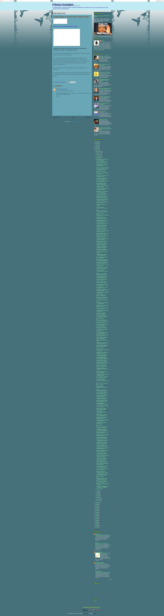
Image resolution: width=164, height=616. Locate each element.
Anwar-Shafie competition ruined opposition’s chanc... (102, 250)
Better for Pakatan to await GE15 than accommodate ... (102, 361)
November (98, 152)
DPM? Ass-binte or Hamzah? (101, 383)
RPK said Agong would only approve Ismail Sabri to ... (101, 481)
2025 (96, 143)
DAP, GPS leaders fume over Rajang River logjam (101, 418)
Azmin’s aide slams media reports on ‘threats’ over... (101, 366)
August (97, 157)
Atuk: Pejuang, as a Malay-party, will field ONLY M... (102, 420)
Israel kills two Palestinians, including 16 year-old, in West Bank (105, 128)
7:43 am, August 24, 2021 (62, 89)
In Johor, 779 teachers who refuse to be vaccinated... (101, 459)
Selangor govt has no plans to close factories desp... (102, 192)
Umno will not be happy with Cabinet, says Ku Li (101, 280)
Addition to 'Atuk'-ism (100, 213)
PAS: (104, 104)
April (97, 495)
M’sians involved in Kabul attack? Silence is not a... (101, 218)
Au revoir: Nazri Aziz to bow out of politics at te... (102, 265)
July (97, 490)
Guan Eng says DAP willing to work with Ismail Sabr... (102, 194)
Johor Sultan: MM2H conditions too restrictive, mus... (102, 181)
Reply (57, 96)
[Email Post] (68, 82)
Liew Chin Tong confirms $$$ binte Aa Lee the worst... (102, 268)
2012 (96, 515)
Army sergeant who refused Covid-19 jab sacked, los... (101, 430)
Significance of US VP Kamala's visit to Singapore (102, 187)
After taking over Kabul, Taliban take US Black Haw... (102, 290)
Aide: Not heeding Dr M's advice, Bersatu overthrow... (102, 461)
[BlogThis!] (71, 82)
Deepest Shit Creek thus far (101, 322)
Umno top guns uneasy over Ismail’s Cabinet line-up (101, 355)
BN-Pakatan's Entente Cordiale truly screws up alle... (102, 335)
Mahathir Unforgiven (103, 119)
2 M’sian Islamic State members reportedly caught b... (102, 239)
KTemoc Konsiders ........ (66, 4)
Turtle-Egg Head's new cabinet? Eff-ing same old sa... (102, 306)
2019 (96, 504)
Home (72, 117)
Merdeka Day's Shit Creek (101, 171)
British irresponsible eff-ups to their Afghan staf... (102, 285)
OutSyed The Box (98, 552)
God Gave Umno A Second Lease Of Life (101, 423)
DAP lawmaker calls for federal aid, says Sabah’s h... (102, 433)
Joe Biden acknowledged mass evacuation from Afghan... (102, 487)
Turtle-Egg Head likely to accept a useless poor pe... (102, 375)
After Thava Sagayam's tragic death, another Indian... (102, 162)
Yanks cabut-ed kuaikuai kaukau (102, 167)
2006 (96, 525)
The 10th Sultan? (99, 488)
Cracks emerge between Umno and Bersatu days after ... (102, 475)
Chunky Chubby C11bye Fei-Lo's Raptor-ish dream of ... (102, 316)
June (97, 492)
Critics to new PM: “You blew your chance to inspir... (102, 282)
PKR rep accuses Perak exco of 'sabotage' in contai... (102, 237)
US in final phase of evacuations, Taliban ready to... (102, 208)
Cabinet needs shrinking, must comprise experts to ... (102, 451)
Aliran (96, 542)
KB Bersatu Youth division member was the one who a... (102, 211)
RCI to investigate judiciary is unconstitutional (102, 258)
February (98, 498)
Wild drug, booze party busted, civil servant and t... (102, 202)
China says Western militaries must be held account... (102, 377)
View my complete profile (99, 49)
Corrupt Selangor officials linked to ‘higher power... (101, 184)
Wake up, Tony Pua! (100, 476)
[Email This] (70, 82)
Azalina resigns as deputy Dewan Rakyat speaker (101, 409)
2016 (96, 509)
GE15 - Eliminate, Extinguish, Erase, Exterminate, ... (102, 338)
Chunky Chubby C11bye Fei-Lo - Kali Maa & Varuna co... (102, 363)
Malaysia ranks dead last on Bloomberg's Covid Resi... (101, 274)
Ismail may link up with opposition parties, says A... (102, 472)
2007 (96, 523)
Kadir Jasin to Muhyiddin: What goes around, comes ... (102, 456)
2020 (96, 502)
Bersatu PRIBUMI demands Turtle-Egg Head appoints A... (102, 358)
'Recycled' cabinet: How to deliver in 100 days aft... (101, 295)
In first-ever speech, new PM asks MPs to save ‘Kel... (101, 454)
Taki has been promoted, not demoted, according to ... (101, 247)
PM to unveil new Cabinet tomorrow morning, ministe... (102, 321)
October (98, 154)
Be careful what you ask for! (104, 96)
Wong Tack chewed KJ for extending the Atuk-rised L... (102, 327)
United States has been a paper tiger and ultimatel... (102, 160)
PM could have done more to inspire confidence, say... (101, 446)
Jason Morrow (85, 613)
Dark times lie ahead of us (104, 56)
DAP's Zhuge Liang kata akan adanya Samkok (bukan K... (102, 260)
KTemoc (102, 40)
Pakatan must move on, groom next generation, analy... (102, 234)
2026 (96, 141)
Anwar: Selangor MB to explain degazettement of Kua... (102, 169)
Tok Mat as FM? (99, 425)
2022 (96, 148)
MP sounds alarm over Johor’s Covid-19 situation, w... (102, 223)
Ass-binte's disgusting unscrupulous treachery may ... (102, 380)
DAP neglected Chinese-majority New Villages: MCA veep (102, 369)
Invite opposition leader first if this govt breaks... (102, 464)
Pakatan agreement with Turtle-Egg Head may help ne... (102, 343)
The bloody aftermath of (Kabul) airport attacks (102, 293)
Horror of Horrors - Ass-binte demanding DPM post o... (101, 393)
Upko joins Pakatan (100, 318)
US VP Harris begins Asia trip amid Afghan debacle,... (102, 333)
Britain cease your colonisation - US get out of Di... (102, 308)
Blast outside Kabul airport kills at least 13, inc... (102, 311)
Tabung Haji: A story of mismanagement (102, 572)
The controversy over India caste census (101, 330)
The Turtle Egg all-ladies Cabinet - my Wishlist (101, 314)
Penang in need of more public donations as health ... (102, 435)
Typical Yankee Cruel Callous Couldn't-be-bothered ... (102, 179)
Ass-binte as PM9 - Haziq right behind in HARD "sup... (102, 346)
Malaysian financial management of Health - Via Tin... (102, 387)
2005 (96, 527)
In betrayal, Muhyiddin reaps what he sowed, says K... (101, 398)
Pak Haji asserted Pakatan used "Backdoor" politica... (102, 189)
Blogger (94, 613)
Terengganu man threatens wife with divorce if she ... (102, 176)
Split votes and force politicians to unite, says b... (102, 173)
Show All (110, 579)
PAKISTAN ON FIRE (104, 553)
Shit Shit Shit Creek (100, 347)
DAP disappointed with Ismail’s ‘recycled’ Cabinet (102, 303)
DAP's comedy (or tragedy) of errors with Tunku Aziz (105, 89)
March (97, 497)
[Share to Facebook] (74, 82)
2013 (96, 514)
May (97, 494)
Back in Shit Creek (99, 384)
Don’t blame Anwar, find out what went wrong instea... (101, 443)
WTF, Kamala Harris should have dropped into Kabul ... (102, 438)
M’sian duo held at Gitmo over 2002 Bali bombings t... (102, 221)
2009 (96, 520)
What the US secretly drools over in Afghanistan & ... (101, 415)
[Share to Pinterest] (75, 82)
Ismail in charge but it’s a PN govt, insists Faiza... (102, 469)
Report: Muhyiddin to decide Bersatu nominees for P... (101, 401)
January (98, 500)
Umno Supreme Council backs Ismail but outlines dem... (102, 263)
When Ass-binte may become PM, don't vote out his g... (102, 197)
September (98, 156)
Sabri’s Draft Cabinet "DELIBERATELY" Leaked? (102, 404)
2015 (96, 510)
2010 (96, 518)
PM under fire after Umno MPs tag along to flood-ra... (102, 396)
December (98, 151)
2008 (96, 522)
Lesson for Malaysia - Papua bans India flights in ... (101, 372)
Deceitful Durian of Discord (104, 72)
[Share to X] (72, 82)
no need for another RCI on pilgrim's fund (102, 535)
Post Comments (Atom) (74, 121)
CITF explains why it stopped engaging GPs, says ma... (102, 440)
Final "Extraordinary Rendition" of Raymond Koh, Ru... (102, 200)
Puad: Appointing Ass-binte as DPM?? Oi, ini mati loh (102, 353)
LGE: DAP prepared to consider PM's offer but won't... (102, 448)
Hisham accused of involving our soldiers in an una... (102, 298)
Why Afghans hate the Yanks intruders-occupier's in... (101, 226)
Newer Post (56, 117)
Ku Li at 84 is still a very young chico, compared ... (102, 406)
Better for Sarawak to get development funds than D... (102, 391)
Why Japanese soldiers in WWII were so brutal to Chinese (104, 80)
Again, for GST (102, 111)
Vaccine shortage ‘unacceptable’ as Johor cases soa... (101, 412)
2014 (96, 512)
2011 (96, 517)
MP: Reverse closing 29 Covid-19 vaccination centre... (102, 467)
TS (56, 89)
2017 (96, 507)
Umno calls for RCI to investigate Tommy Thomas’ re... (102, 271)
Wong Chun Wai (98, 571)
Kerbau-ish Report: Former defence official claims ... (101, 229)
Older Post (88, 117)
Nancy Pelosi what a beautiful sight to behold (102, 165)
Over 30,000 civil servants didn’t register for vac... (102, 216)
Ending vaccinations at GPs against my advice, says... (101, 479)
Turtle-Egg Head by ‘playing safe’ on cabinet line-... (101, 255)
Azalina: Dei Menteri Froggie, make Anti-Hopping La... (102, 277)
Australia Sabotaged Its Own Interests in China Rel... (101, 244)
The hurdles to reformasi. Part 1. (101, 563)
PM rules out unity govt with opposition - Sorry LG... (101, 427)
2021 (96, 149)
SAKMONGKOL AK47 (99, 562)
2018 (96, 505)
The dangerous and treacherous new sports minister (102, 231)
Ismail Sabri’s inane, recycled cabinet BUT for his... (102, 287)
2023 (96, 146)
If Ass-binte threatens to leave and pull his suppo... (102, 325)
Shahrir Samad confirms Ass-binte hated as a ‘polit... (102, 242)
